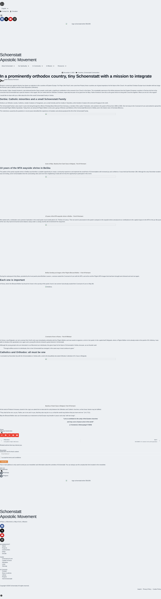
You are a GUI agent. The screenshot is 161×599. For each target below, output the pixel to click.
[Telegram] (1, 476)
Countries (80, 72)
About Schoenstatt (7, 66)
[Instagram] (15, 19)
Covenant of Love (81, 283)
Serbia (51, 95)
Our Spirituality (22, 66)
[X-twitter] (6, 19)
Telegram (5, 475)
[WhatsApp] (1, 473)
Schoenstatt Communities (91, 72)
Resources (61, 66)
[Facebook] (2, 19)
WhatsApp (6, 472)
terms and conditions (15, 457)
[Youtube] (10, 19)
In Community (36, 66)
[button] (1, 15)
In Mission (49, 66)
